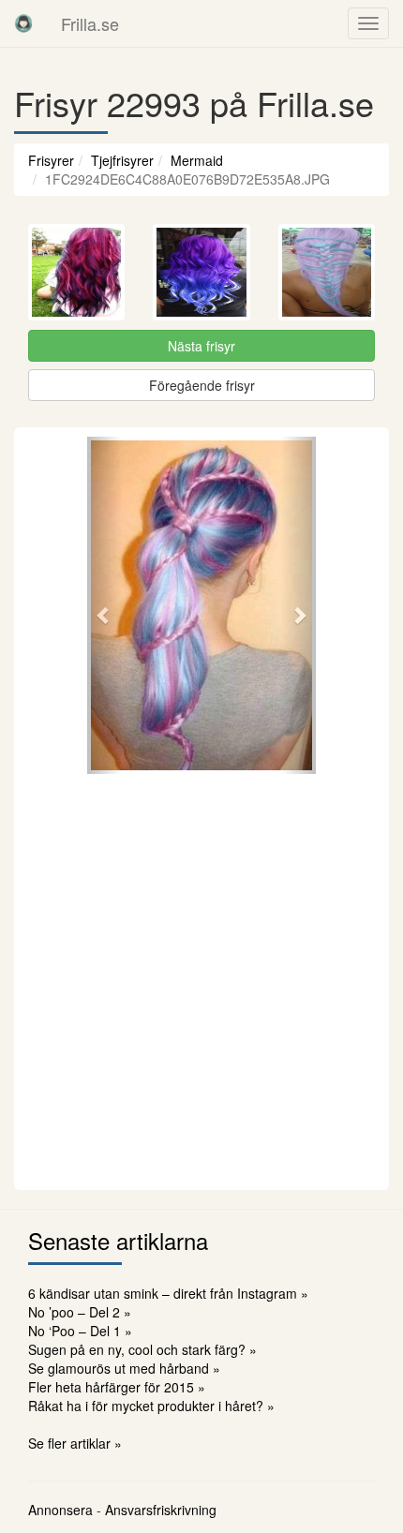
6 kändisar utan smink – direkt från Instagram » (168, 1293)
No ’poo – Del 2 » (79, 1311)
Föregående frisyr (202, 385)
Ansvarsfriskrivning (160, 1509)
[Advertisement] (201, 979)
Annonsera (60, 1509)
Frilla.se (90, 23)
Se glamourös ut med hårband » (124, 1368)
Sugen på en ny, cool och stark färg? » (142, 1349)
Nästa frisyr (201, 345)
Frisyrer (51, 160)
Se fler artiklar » (75, 1443)
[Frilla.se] (23, 23)
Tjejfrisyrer (122, 160)
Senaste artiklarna (118, 1240)
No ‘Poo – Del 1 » (80, 1330)
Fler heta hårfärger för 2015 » (116, 1386)
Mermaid (197, 160)
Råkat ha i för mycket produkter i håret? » (151, 1405)
